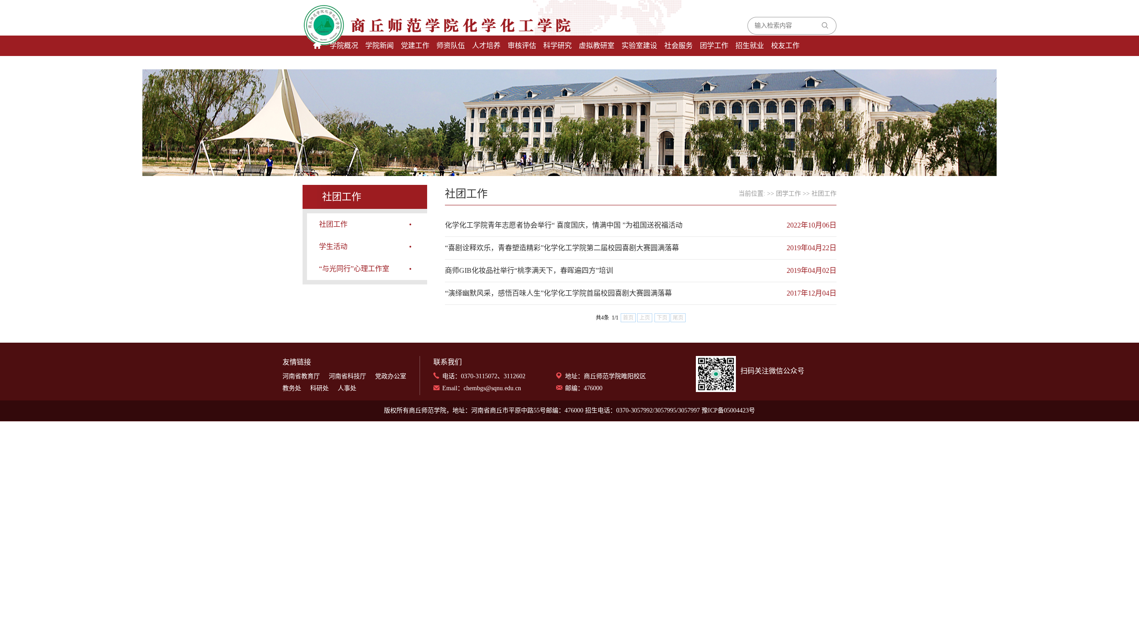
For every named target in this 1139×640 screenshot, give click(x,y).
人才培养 (486, 45)
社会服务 (678, 45)
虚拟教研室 (596, 45)
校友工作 (785, 45)
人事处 (347, 388)
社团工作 (333, 224)
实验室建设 (639, 45)
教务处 (292, 388)
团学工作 (714, 45)
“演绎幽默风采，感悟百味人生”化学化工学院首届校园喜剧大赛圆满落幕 (558, 293)
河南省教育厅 (301, 376)
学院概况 (344, 45)
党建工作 (415, 45)
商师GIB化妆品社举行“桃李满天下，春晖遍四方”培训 (529, 270)
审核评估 (522, 45)
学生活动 (333, 246)
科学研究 (557, 45)
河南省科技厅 (347, 376)
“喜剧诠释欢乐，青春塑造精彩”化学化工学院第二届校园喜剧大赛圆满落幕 (562, 248)
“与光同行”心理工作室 (354, 268)
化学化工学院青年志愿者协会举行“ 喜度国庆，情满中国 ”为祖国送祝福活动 (564, 225)
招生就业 (749, 45)
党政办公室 (390, 376)
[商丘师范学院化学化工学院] (399, 25)
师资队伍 (450, 45)
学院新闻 (379, 45)
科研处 (319, 388)
